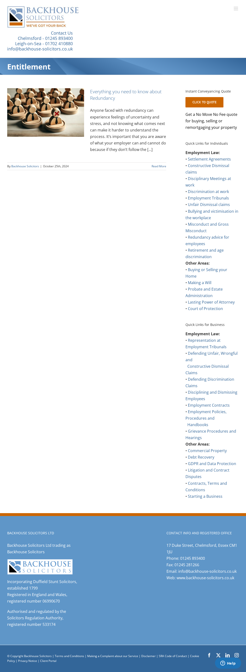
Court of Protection (205, 308)
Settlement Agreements (209, 159)
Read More (159, 166)
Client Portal (48, 661)
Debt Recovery (201, 457)
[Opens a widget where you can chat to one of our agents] (228, 664)
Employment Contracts (209, 405)
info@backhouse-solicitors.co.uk (40, 48)
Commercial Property (207, 450)
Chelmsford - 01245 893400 (45, 38)
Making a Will (199, 282)
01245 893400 (192, 558)
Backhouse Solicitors (25, 166)
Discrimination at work (208, 191)
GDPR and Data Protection (212, 463)
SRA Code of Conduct (173, 656)
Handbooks (197, 424)
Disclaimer (148, 656)
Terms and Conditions (69, 656)
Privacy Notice (28, 661)
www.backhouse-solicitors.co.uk (205, 577)
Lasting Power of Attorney (211, 302)
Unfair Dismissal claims (209, 204)
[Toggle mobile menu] (236, 8)
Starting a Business (205, 496)
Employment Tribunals (208, 198)
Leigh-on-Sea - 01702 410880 (44, 43)
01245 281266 (186, 564)
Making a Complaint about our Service (113, 656)
